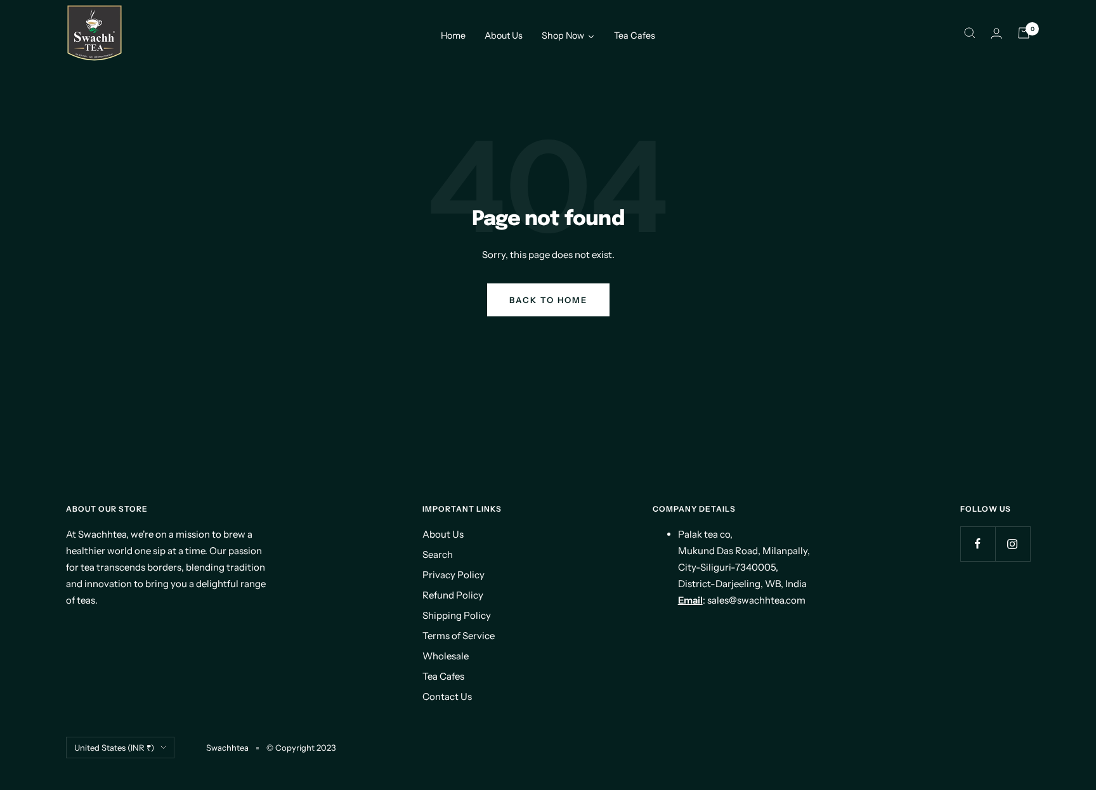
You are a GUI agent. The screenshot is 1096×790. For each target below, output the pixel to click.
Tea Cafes (443, 676)
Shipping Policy (456, 615)
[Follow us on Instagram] (1012, 543)
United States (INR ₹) (114, 747)
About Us (443, 534)
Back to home (548, 300)
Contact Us (447, 696)
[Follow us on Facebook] (977, 543)
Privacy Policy (453, 575)
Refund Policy (452, 595)
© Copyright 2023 (301, 747)
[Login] (996, 33)
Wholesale (445, 656)
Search (437, 554)
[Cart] (1023, 33)
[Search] (969, 33)
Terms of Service (458, 636)
